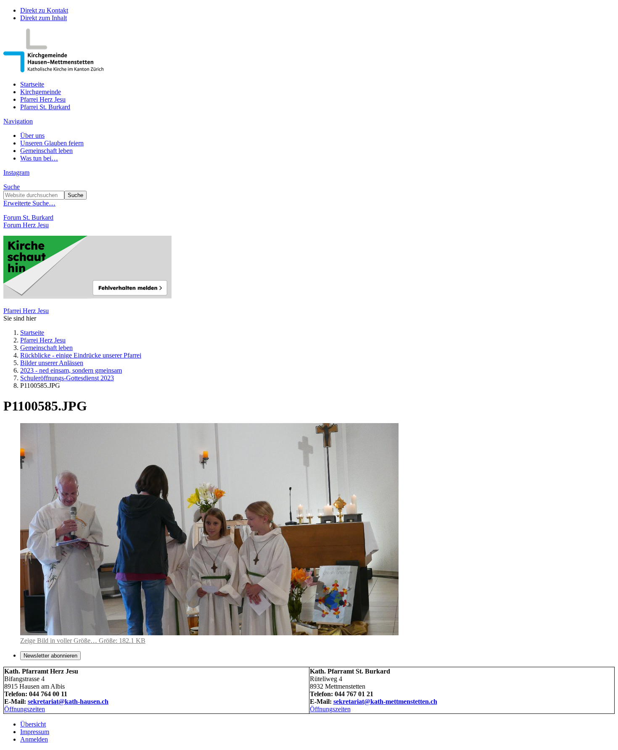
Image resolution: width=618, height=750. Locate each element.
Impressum (34, 731)
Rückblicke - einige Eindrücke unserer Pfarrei (80, 355)
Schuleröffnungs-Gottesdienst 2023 (67, 378)
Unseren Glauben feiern (52, 143)
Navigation (18, 121)
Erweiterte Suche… (29, 203)
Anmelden (34, 739)
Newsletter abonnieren (50, 656)
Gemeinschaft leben (46, 150)
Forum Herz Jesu (26, 225)
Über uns (32, 135)
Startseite (32, 84)
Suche (11, 186)
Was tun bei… (39, 158)
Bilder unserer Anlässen (51, 362)
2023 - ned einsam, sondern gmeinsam (71, 370)
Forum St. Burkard (28, 217)
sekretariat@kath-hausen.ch (68, 701)
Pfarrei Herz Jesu (43, 99)
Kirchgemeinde (40, 91)
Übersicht (33, 724)
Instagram (16, 172)
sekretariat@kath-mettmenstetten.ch (385, 701)
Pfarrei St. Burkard (45, 107)
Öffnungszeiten (24, 709)
